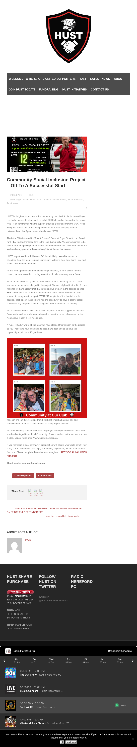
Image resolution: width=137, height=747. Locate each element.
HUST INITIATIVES (74, 89)
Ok (62, 742)
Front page (15, 199)
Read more (71, 742)
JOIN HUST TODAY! (22, 89)
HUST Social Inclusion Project (51, 199)
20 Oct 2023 (16, 195)
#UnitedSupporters (23, 475)
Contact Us (100, 89)
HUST (32, 195)
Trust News (12, 203)
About (119, 78)
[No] (132, 738)
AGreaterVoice (45, 475)
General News (29, 199)
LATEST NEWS (100, 78)
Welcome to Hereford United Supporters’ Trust (47, 78)
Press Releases (75, 199)
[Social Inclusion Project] (47, 154)
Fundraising (48, 89)
